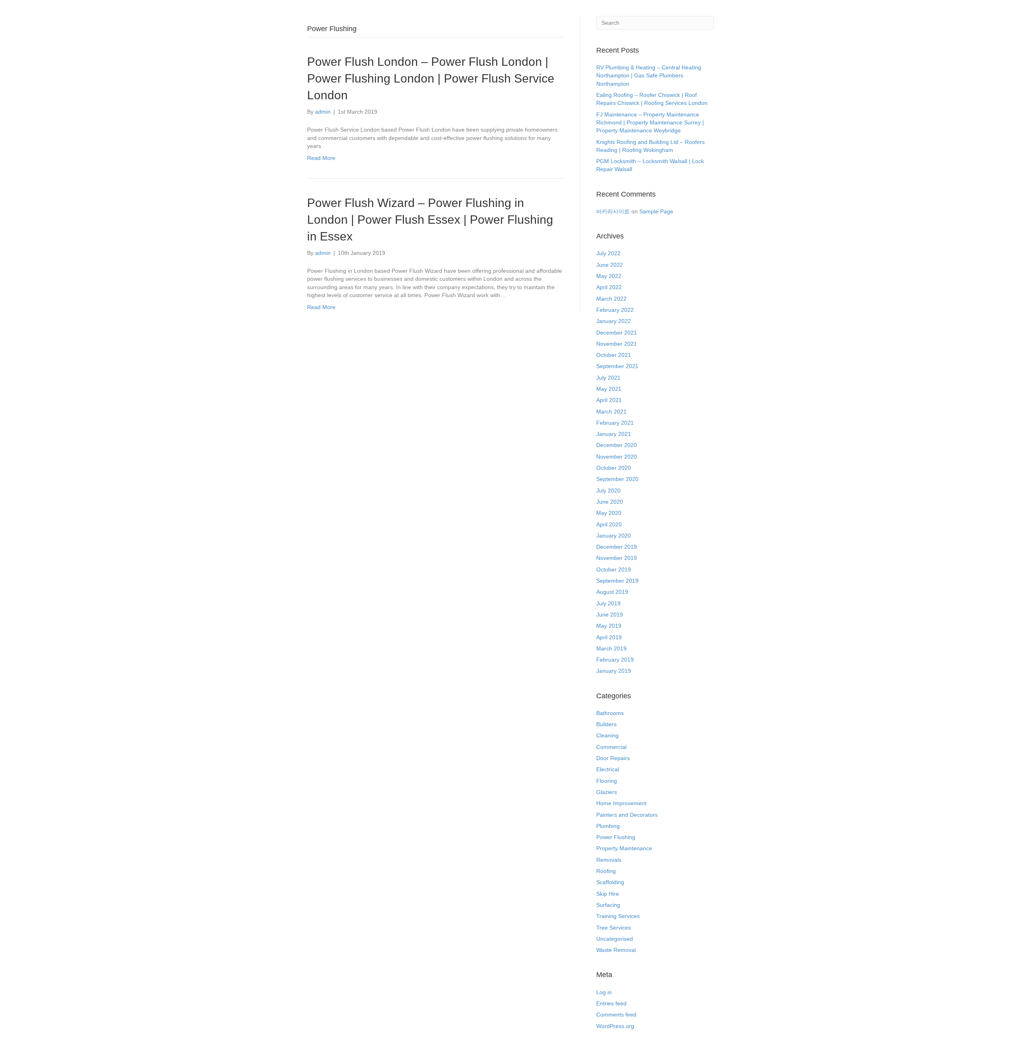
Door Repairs (613, 758)
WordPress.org (615, 1026)
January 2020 (613, 535)
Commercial (611, 747)
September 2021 (617, 366)
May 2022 (608, 276)
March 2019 (611, 648)
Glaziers (606, 792)
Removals (608, 860)
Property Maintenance (624, 848)
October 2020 (613, 468)
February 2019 (615, 659)
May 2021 (608, 389)
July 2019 (608, 603)
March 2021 (611, 411)
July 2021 (608, 377)
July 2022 (608, 253)
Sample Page (656, 211)
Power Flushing (615, 837)
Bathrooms (610, 713)
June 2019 (609, 614)
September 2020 (617, 479)
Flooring (606, 781)
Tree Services (613, 927)
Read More (321, 158)
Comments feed (616, 1014)
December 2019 (616, 547)
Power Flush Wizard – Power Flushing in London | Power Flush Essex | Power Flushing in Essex (430, 219)
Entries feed (611, 1003)
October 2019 (613, 569)
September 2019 (617, 580)
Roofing (606, 871)
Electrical (607, 769)
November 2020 (616, 456)
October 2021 (613, 355)
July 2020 (608, 490)
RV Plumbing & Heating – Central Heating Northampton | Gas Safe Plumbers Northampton (648, 75)
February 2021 (615, 423)
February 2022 (615, 310)
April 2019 (609, 637)
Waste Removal (616, 950)
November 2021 (616, 344)
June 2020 (609, 501)
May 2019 (608, 626)
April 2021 (609, 400)
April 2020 (609, 524)
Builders (606, 724)
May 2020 (608, 513)
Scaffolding (610, 882)
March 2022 (611, 299)
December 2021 (616, 332)
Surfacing (608, 905)
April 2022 (609, 287)
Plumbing (608, 826)
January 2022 (613, 321)
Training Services (618, 916)
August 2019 (612, 592)
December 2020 (616, 445)
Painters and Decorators (627, 815)
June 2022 (609, 265)
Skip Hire (607, 894)
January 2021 (613, 434)
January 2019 (613, 671)
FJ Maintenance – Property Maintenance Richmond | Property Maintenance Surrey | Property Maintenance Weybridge (650, 122)
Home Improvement (621, 803)
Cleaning (607, 735)
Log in (604, 992)
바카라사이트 (613, 211)
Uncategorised (614, 939)
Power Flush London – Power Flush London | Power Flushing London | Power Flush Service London (430, 78)
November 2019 (616, 558)
